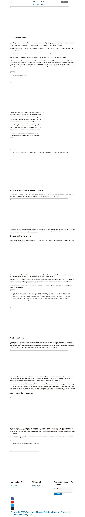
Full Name (56, 488)
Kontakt (43, 4)
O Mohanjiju (36, 1)
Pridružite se (36, 4)
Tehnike (43, 1)
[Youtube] (12, 502)
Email (55, 491)
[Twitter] (12, 505)
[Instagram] (12, 508)
